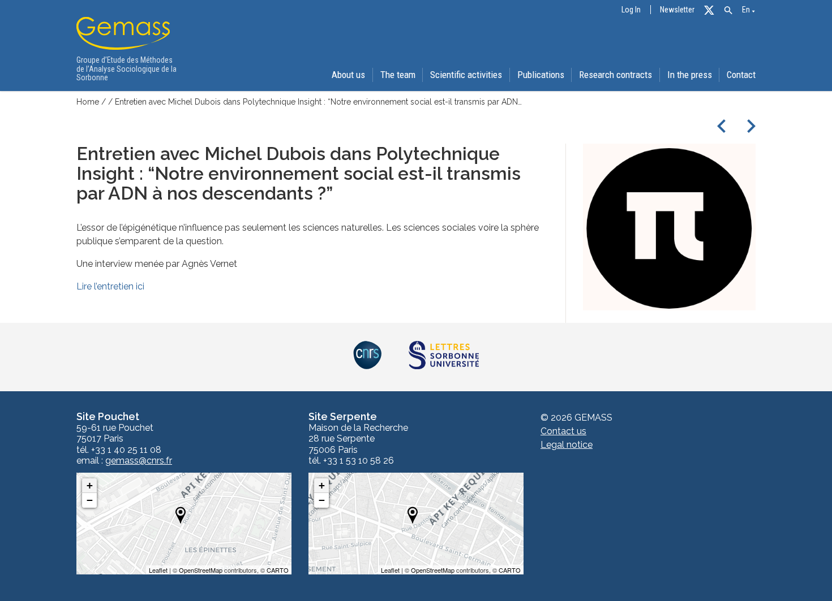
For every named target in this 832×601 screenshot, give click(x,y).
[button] (728, 10)
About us (348, 74)
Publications (540, 74)
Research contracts (615, 74)
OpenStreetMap (200, 569)
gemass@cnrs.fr (138, 461)
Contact (741, 74)
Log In (631, 10)
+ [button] (90, 485)
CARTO (278, 569)
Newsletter (677, 10)
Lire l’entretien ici (110, 286)
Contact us (563, 431)
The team (397, 74)
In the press (689, 74)
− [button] (90, 500)
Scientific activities (466, 74)
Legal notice (567, 444)
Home (87, 101)
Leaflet (158, 569)
